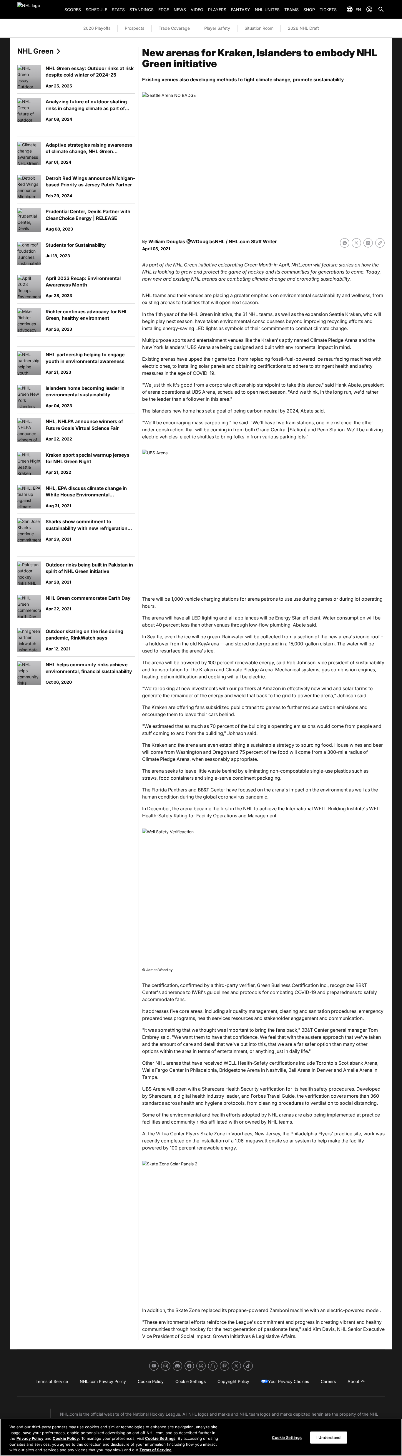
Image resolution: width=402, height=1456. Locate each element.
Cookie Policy (66, 1438)
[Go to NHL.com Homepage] (38, 9)
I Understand (328, 1437)
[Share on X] (356, 243)
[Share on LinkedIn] (368, 243)
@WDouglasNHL (205, 241)
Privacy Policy (30, 1438)
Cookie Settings (160, 1438)
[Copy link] (380, 243)
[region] (201, 1437)
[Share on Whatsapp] (344, 243)
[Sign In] (369, 9)
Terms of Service (155, 1449)
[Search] (381, 9)
